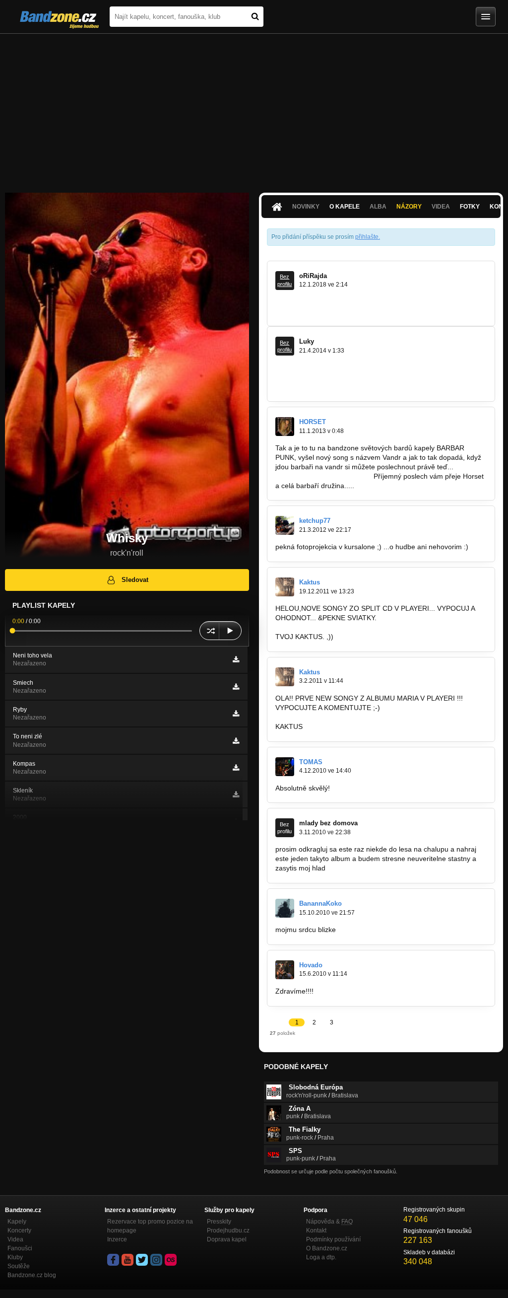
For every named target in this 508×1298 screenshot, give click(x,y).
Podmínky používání (333, 1239)
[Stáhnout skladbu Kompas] (236, 767)
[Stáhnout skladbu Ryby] (236, 713)
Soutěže (18, 1266)
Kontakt (316, 1230)
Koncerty (19, 1230)
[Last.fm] (171, 1260)
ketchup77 (314, 520)
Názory (409, 206)
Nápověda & (329, 1221)
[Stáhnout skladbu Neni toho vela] (236, 659)
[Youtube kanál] (127, 1260)
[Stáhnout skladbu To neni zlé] (236, 740)
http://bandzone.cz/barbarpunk (323, 476)
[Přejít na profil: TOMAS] (284, 766)
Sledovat (135, 579)
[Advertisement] (254, 108)
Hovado (310, 965)
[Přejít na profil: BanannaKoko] (284, 908)
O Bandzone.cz (326, 1248)
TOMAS (310, 762)
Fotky (470, 206)
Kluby (15, 1257)
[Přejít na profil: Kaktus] (284, 586)
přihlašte (367, 236)
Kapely (16, 1221)
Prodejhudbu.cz (228, 1230)
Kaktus (309, 582)
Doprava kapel (227, 1239)
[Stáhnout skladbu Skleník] (236, 794)
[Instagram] (156, 1260)
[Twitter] (142, 1260)
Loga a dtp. (321, 1257)
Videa (15, 1239)
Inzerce (117, 1239)
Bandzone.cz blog (31, 1275)
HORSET (312, 422)
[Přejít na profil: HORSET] (284, 426)
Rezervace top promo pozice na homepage (150, 1226)
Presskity (219, 1221)
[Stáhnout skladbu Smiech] (236, 686)
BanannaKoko (320, 903)
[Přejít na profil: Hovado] (284, 969)
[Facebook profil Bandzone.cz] (113, 1260)
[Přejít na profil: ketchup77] (284, 525)
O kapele (344, 206)
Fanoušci (19, 1248)
